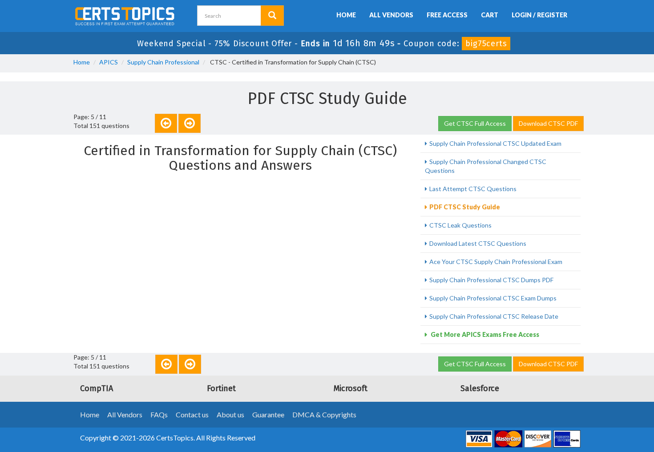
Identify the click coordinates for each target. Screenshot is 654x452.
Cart (489, 15)
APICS (108, 62)
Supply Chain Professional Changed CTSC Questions (485, 166)
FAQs (159, 414)
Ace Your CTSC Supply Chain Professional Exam (495, 261)
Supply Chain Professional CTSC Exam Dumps (493, 298)
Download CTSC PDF (548, 123)
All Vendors (391, 15)
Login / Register (539, 15)
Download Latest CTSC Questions (477, 243)
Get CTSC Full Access (475, 123)
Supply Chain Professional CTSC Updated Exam (495, 143)
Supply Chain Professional (163, 62)
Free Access (447, 15)
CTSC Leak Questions (460, 225)
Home (346, 15)
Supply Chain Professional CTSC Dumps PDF (491, 280)
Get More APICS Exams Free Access (484, 334)
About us (230, 414)
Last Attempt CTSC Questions (473, 188)
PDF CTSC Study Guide (464, 207)
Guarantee (268, 414)
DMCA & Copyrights (324, 414)
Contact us (192, 414)
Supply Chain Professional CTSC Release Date (493, 316)
